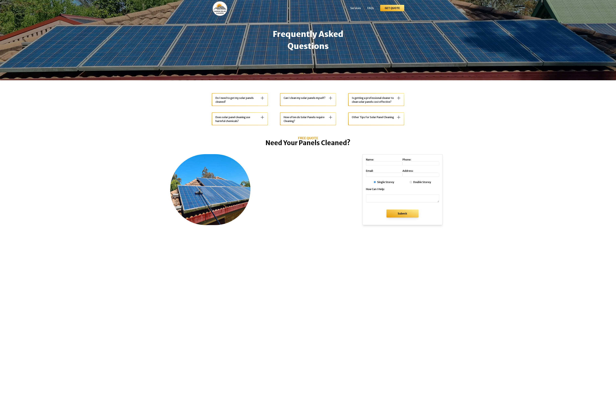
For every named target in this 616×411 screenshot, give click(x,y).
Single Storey (385, 182)
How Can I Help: (375, 189)
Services (355, 8)
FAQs (370, 8)
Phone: (406, 159)
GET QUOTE (392, 8)
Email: (369, 170)
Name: (370, 159)
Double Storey (422, 182)
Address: (407, 170)
